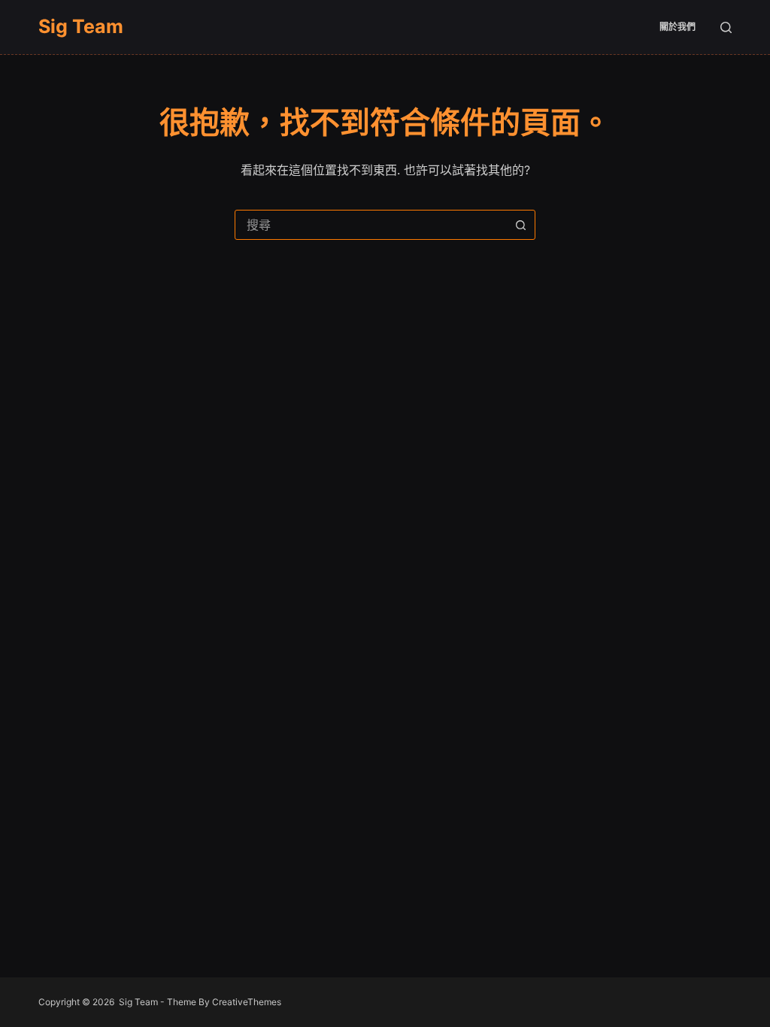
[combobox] (370, 225)
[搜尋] (726, 27)
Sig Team (80, 26)
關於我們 (677, 26)
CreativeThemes (246, 1001)
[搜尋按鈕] (520, 225)
